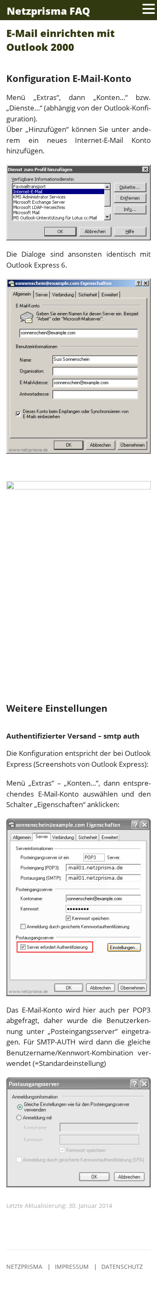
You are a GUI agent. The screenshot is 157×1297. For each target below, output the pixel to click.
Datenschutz (122, 1267)
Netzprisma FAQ (48, 11)
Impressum (72, 1267)
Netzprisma (24, 1267)
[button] (148, 9)
